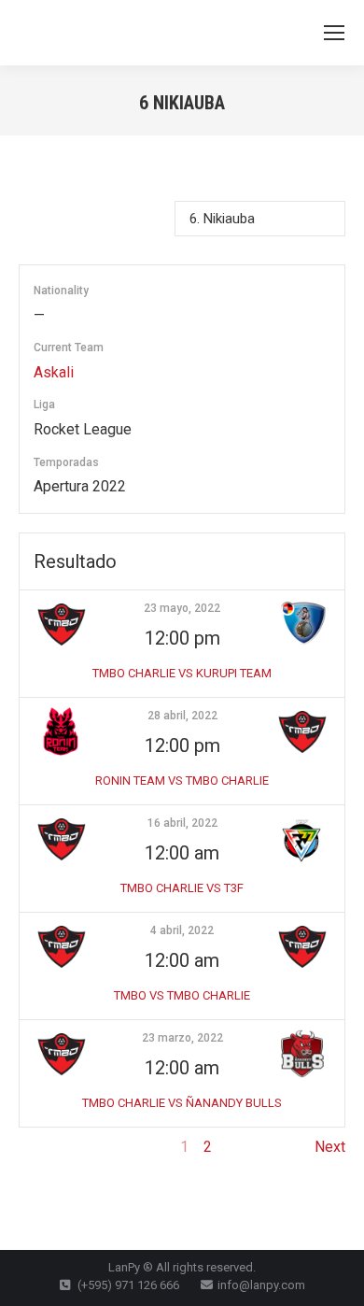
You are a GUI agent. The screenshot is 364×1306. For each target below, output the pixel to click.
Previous (48, 1147)
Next (330, 1147)
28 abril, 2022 (182, 715)
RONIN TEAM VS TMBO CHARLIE (182, 781)
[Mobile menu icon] (334, 32)
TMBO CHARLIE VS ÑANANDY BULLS (182, 1103)
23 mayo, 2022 (182, 608)
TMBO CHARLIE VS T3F (182, 888)
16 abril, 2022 (182, 823)
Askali (54, 372)
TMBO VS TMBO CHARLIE (182, 995)
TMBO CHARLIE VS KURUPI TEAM (182, 673)
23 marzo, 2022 (182, 1037)
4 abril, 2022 (182, 930)
